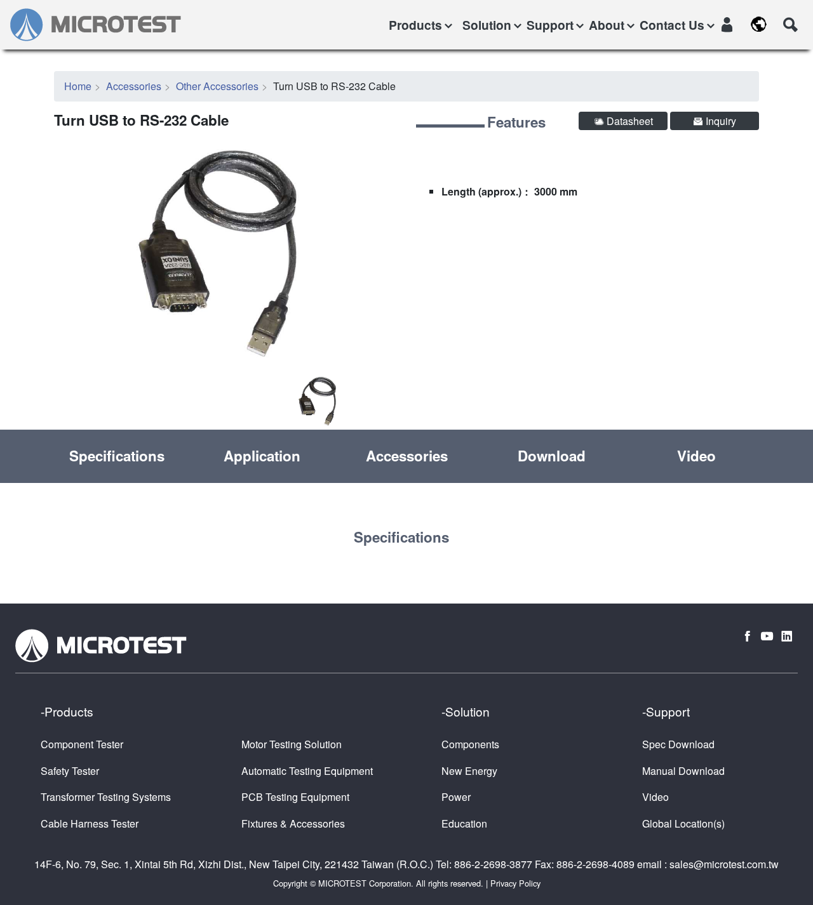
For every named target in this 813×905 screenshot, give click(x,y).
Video (696, 456)
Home (77, 86)
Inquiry (719, 121)
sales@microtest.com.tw (724, 864)
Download (552, 456)
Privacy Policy (515, 883)
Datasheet (628, 121)
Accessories (133, 86)
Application (262, 456)
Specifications (117, 456)
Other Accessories (217, 86)
